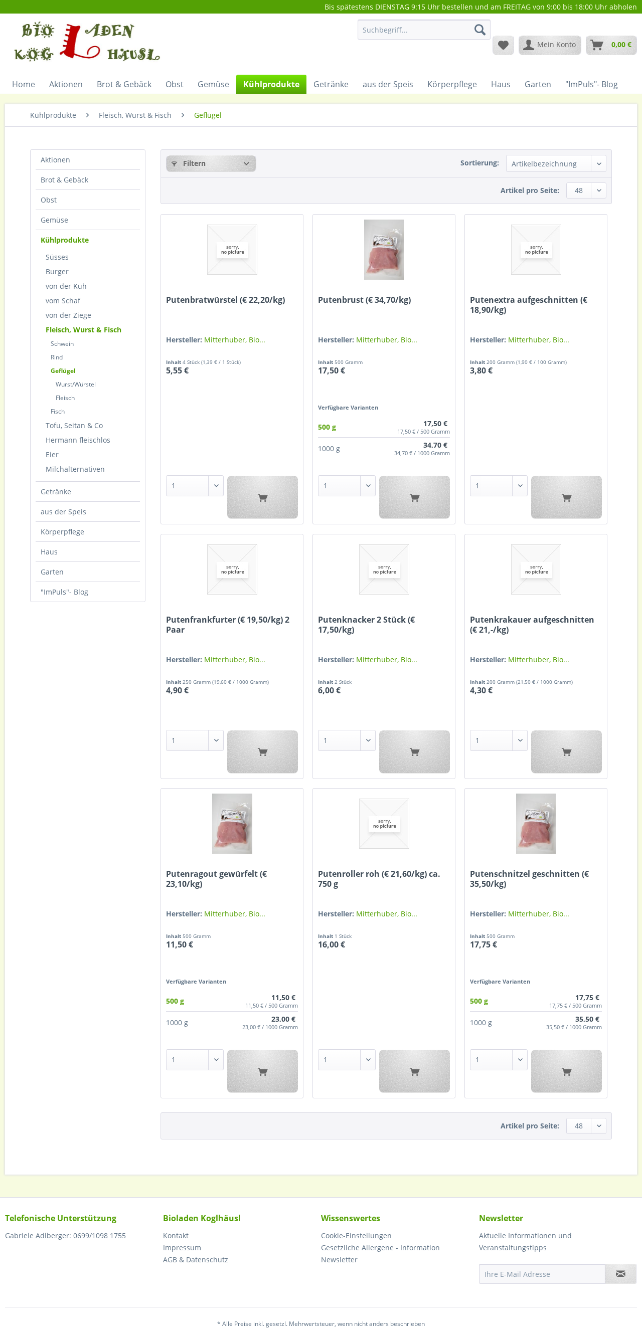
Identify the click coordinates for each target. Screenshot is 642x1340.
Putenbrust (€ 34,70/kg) (364, 300)
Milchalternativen (75, 469)
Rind (57, 357)
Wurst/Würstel (76, 384)
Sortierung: (479, 162)
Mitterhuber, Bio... (234, 339)
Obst (49, 200)
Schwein (62, 343)
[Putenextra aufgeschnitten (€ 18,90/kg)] (536, 250)
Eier (52, 454)
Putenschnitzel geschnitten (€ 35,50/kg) (529, 879)
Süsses (57, 257)
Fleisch (65, 398)
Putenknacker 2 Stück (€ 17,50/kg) (366, 625)
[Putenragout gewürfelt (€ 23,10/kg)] (232, 824)
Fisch (58, 411)
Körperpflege (62, 531)
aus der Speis (63, 511)
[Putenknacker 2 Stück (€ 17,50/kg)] (384, 569)
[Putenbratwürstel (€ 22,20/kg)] (232, 250)
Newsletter (339, 1259)
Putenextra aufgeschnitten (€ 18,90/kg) (528, 305)
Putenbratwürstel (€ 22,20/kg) (225, 300)
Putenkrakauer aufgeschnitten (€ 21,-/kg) (532, 625)
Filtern (193, 163)
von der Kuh (66, 286)
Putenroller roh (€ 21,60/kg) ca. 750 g (379, 879)
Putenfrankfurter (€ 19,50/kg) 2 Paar (227, 625)
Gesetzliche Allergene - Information (380, 1247)
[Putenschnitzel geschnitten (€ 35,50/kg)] (536, 824)
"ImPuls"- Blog (64, 592)
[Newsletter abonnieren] (620, 1274)
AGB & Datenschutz (195, 1259)
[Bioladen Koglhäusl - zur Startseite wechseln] (86, 45)
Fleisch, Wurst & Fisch (83, 329)
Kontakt (176, 1235)
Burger (57, 271)
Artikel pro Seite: (530, 190)
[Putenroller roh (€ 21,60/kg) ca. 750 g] (384, 824)
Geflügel (63, 370)
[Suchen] (480, 30)
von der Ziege (68, 315)
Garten (52, 572)
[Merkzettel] (503, 45)
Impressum (182, 1247)
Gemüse (54, 220)
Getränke (56, 491)
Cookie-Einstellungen (356, 1235)
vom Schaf (63, 300)
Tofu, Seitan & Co (74, 425)
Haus (49, 551)
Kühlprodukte (65, 240)
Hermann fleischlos (78, 440)
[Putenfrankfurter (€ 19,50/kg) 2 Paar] (232, 569)
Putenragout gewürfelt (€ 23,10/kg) (216, 879)
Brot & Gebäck (64, 179)
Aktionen (55, 159)
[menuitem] (424, 34)
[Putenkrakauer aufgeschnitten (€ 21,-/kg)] (536, 569)
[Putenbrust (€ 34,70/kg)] (384, 250)
